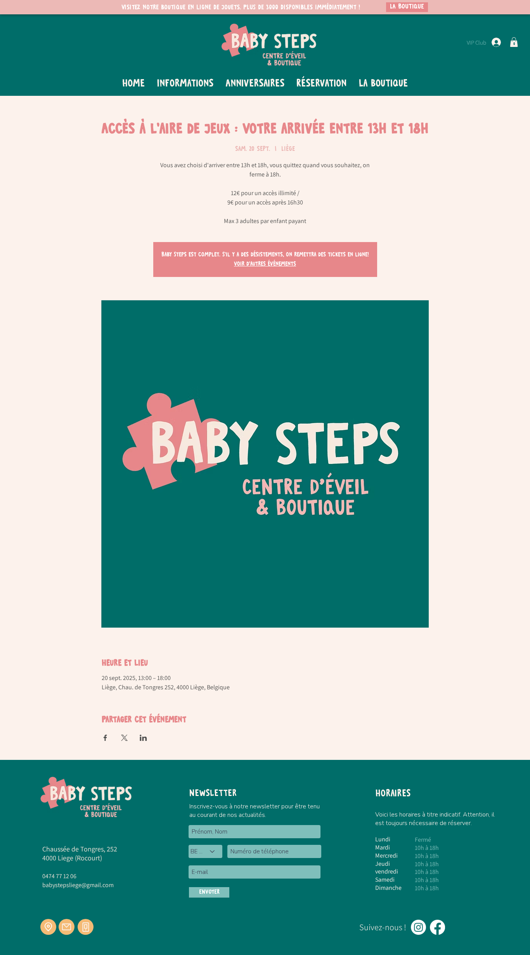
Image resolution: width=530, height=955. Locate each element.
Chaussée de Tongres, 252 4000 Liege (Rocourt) (79, 853)
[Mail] (66, 927)
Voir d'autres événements (265, 264)
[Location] (48, 927)
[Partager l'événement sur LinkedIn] (143, 738)
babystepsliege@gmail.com (78, 885)
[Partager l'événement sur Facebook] (105, 738)
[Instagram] (418, 927)
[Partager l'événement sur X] (124, 738)
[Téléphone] (86, 927)
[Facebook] (437, 927)
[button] (514, 42)
